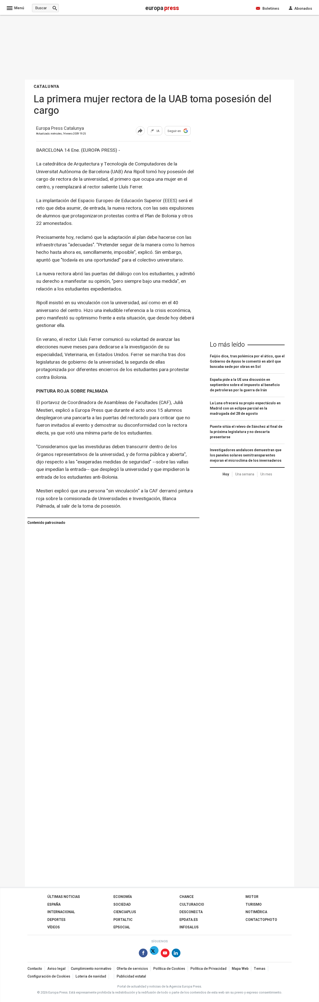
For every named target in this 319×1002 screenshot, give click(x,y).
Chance (186, 896)
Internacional (61, 912)
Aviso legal (56, 968)
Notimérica (256, 912)
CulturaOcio (191, 904)
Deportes (56, 919)
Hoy (226, 474)
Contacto (34, 968)
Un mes (266, 474)
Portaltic (123, 919)
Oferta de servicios (132, 968)
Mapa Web (240, 968)
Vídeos (53, 927)
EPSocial (121, 927)
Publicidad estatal (131, 976)
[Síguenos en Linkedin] (176, 954)
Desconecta (191, 912)
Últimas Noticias (63, 896)
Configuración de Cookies (48, 976)
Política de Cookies (169, 968)
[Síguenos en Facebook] (143, 954)
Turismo (253, 904)
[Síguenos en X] (154, 954)
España (54, 904)
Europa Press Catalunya (60, 128)
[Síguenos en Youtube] (165, 954)
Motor (251, 896)
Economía (122, 896)
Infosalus (189, 927)
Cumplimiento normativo (91, 968)
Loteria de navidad (91, 976)
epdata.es (188, 919)
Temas (259, 968)
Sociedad (122, 904)
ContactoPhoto (261, 919)
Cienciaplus (124, 912)
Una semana (244, 474)
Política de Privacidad (208, 968)
